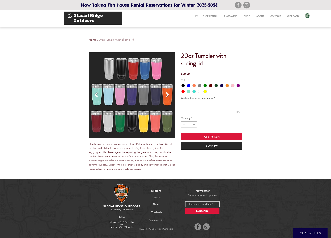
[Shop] (307, 15)
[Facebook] (238, 5)
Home (93, 39)
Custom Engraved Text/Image (198, 97)
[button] (206, 16)
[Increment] (194, 125)
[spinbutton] (189, 125)
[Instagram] (246, 5)
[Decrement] (184, 125)
